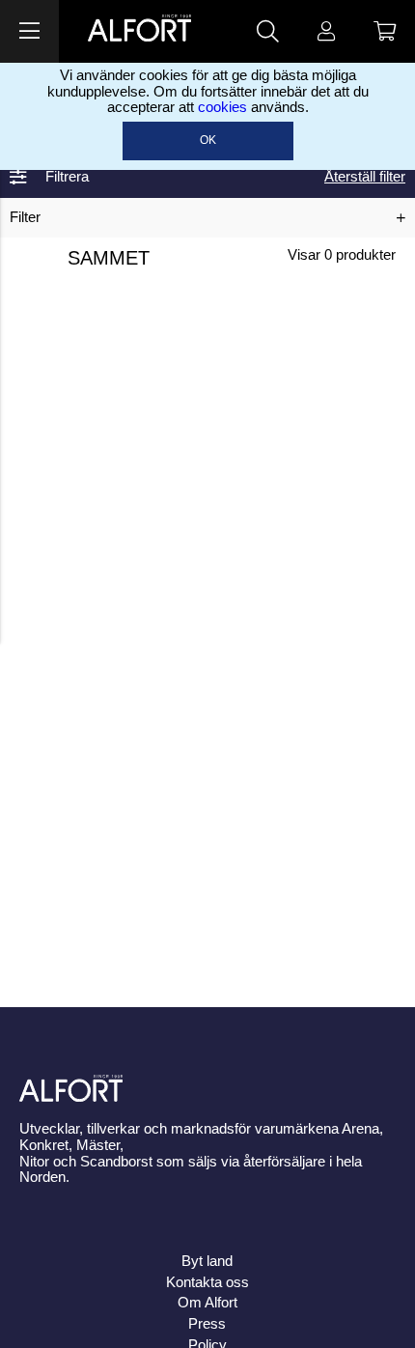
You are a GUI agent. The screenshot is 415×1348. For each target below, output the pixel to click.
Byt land (207, 1261)
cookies (222, 107)
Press (207, 1324)
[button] (29, 31)
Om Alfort (207, 1302)
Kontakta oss (207, 1282)
